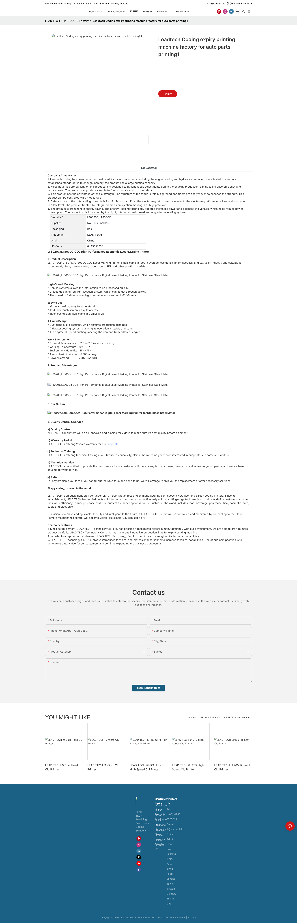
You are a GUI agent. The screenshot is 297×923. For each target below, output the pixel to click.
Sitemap (191, 917)
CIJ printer (113, 444)
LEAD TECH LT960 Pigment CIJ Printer (232, 767)
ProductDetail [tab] (148, 167)
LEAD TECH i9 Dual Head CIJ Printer (61, 767)
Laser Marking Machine (161, 824)
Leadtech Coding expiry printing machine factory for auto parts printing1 (140, 20)
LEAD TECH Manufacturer (237, 717)
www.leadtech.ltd (176, 917)
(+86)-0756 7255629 (241, 3)
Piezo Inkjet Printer (160, 839)
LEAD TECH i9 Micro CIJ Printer (103, 767)
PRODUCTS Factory (76, 20)
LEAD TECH (52, 20)
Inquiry (168, 93)
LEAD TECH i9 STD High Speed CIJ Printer (188, 767)
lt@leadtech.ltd (217, 3)
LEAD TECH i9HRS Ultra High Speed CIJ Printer (145, 767)
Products (193, 717)
